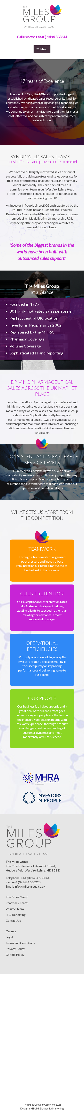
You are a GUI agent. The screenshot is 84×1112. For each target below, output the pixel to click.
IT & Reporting (16, 914)
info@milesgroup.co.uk (29, 886)
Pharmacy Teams (17, 903)
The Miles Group (17, 897)
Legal (9, 937)
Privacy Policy (15, 949)
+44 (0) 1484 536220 (26, 882)
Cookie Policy (15, 954)
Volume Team (15, 909)
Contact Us (13, 920)
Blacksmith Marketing (52, 1108)
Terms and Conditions (20, 943)
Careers (11, 931)
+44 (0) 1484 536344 (51, 37)
